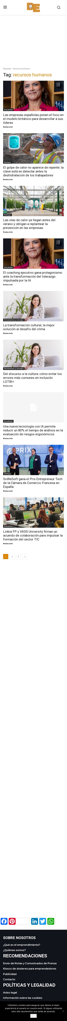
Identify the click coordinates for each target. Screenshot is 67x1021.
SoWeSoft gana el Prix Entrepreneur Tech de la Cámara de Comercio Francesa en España (32, 483)
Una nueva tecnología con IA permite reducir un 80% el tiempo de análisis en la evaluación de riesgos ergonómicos (33, 430)
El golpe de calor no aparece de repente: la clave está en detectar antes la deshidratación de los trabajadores (33, 171)
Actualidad (8, 110)
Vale (33, 1016)
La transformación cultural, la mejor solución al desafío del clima (29, 327)
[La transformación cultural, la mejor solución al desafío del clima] (33, 306)
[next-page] (25, 556)
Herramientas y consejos (14, 320)
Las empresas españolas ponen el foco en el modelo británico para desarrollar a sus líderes (33, 119)
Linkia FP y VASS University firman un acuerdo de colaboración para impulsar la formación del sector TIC (33, 535)
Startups (7, 162)
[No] (63, 1011)
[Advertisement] (33, 36)
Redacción (8, 127)
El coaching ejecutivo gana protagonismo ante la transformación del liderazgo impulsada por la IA (32, 276)
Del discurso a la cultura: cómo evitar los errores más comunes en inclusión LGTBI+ (32, 378)
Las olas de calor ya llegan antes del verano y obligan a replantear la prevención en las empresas (29, 224)
